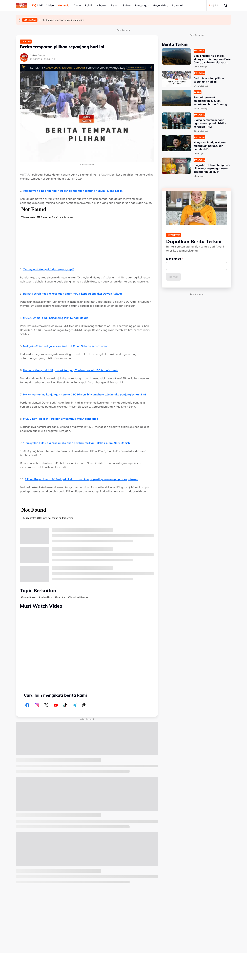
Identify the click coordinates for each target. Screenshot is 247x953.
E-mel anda (173, 258)
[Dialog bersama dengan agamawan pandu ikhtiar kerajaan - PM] (176, 120)
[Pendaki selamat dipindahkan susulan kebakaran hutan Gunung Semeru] (176, 98)
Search (225, 5)
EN (216, 5)
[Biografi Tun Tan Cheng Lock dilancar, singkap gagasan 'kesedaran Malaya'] (176, 166)
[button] (19, 18)
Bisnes (115, 5)
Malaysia (63, 5)
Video (50, 5)
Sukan (127, 5)
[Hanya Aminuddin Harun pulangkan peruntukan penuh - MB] (176, 143)
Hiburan (101, 5)
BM (211, 5)
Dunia (77, 5)
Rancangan (142, 5)
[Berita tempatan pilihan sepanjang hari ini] (176, 79)
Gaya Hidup (160, 5)
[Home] (21, 5)
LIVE (40, 5)
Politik (88, 5)
